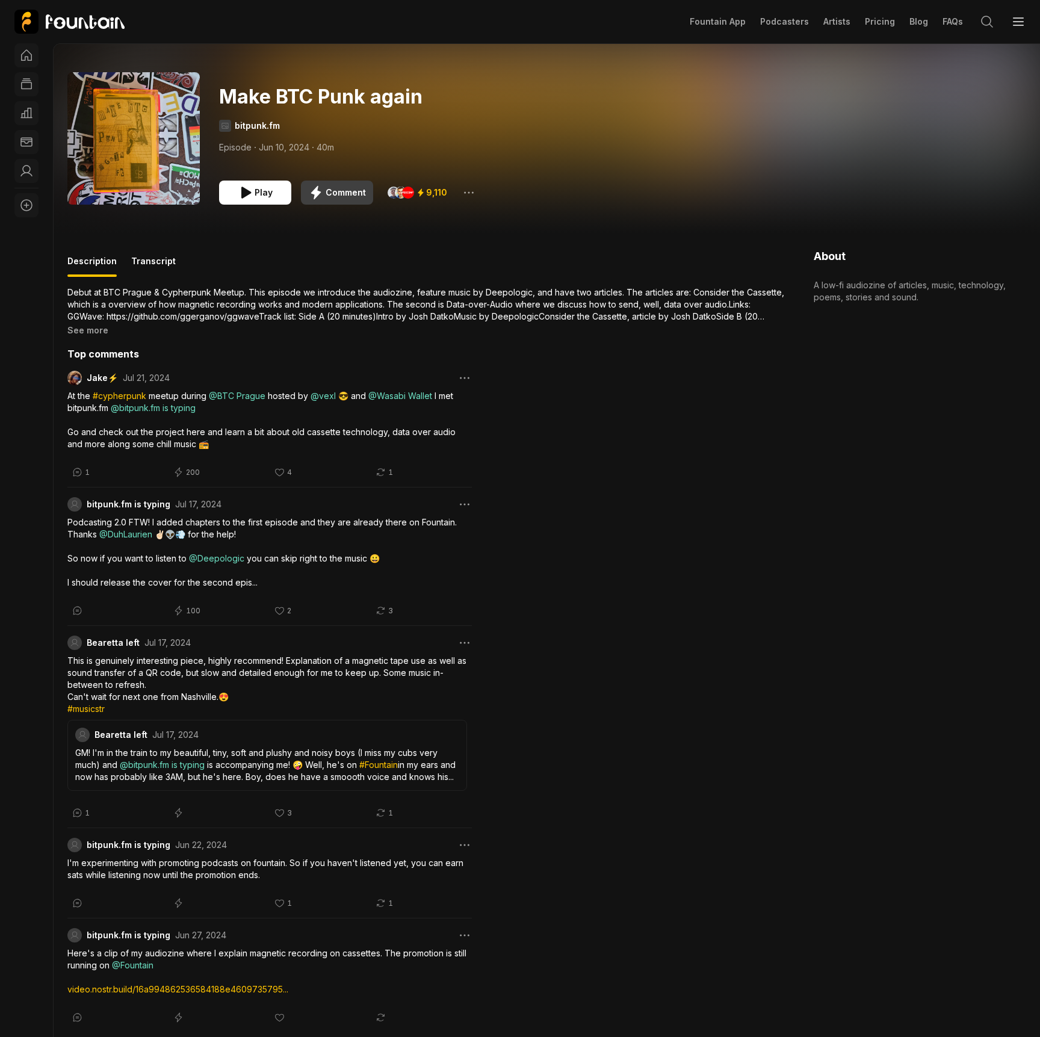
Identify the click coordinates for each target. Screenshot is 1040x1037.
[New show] (26, 205)
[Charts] (26, 113)
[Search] (987, 21)
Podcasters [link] (784, 21)
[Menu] (1018, 21)
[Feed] (26, 84)
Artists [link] (836, 21)
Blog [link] (918, 21)
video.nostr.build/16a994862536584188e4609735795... (177, 989)
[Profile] (26, 171)
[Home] (26, 55)
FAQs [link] (952, 21)
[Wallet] (26, 142)
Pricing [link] (880, 21)
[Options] (469, 193)
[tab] (92, 266)
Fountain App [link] (718, 21)
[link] (69, 22)
